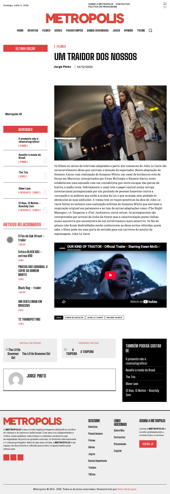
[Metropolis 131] (25, 84)
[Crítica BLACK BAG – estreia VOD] (10, 255)
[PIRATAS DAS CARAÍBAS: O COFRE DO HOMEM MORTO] (10, 271)
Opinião (23, 146)
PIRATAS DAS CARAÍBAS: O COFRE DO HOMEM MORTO (32, 271)
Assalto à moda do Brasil (30, 156)
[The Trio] (10, 174)
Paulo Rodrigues (126, 489)
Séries (23, 176)
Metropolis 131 (13, 114)
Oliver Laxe (25, 188)
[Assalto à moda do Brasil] (10, 158)
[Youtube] (20, 457)
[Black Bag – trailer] (10, 289)
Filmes (21, 260)
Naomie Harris (115, 318)
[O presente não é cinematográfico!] (10, 142)
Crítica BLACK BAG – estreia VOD (30, 254)
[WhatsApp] (80, 76)
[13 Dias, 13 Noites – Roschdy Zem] (10, 207)
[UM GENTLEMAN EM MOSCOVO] (10, 305)
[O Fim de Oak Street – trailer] (10, 239)
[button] (150, 30)
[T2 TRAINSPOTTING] (10, 321)
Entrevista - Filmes (29, 192)
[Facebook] (57, 76)
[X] (65, 76)
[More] (88, 76)
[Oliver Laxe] (10, 190)
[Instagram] (34, 382)
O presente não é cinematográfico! (29, 140)
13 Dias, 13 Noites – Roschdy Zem (30, 204)
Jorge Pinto (62, 66)
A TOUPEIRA (87, 352)
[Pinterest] (73, 76)
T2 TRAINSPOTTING (29, 319)
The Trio (23, 172)
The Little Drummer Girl (36, 354)
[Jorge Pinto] (15, 379)
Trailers (21, 245)
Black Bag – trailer (29, 288)
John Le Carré (95, 318)
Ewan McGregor (74, 318)
